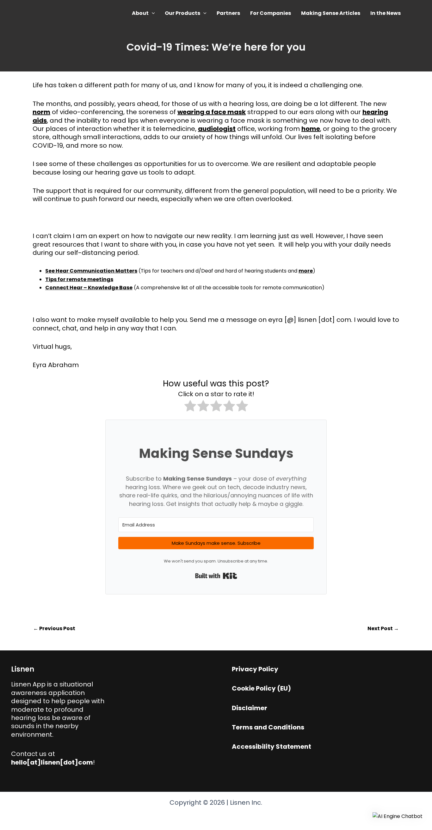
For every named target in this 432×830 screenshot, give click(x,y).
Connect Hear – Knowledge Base (89, 287)
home (310, 128)
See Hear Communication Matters (91, 270)
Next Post (383, 628)
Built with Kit (216, 575)
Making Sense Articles (330, 13)
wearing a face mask (211, 112)
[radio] (190, 407)
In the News (385, 13)
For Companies (270, 13)
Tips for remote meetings (79, 279)
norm (41, 112)
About (140, 13)
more (306, 270)
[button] (152, 13)
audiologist (217, 128)
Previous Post (54, 628)
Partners (228, 13)
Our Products (182, 13)
